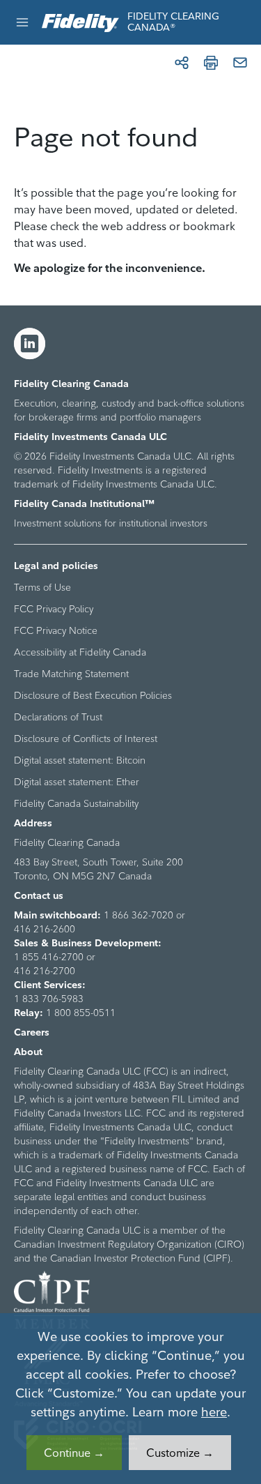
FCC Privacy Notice (55, 630)
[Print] (211, 63)
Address (33, 823)
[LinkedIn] (30, 344)
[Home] (80, 22)
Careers (31, 1032)
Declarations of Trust (58, 717)
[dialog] (130, 1398)
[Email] (240, 63)
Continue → (74, 1453)
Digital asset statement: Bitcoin (79, 760)
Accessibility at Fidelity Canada (80, 652)
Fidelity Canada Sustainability (76, 803)
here (214, 1412)
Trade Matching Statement (71, 673)
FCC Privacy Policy (53, 609)
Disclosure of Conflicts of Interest (85, 738)
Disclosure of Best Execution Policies (93, 695)
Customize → (180, 1453)
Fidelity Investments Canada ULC (90, 436)
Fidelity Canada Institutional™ (84, 503)
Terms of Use (42, 587)
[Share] (182, 63)
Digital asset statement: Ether (76, 781)
